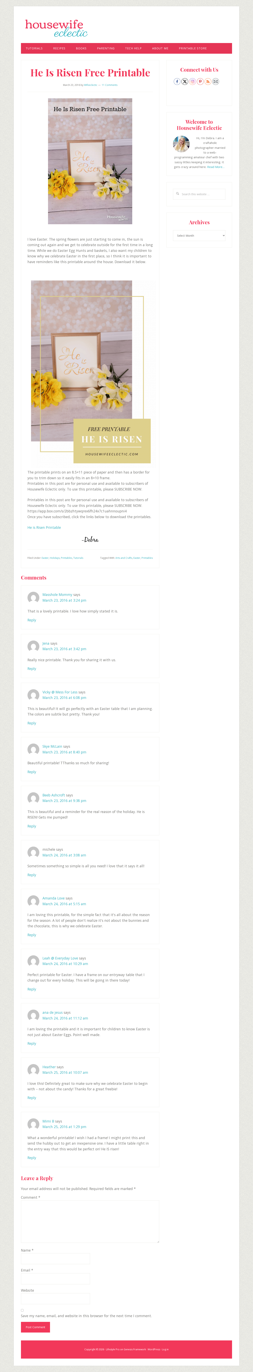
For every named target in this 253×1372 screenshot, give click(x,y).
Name (27, 1250)
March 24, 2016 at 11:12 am (65, 1018)
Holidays (55, 558)
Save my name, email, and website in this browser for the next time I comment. (86, 1315)
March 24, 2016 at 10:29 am (65, 963)
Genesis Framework (135, 1349)
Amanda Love (53, 898)
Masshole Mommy (57, 594)
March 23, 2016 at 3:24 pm (64, 600)
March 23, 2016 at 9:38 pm (64, 800)
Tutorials (78, 558)
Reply (31, 620)
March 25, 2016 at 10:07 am (65, 1072)
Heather (49, 1066)
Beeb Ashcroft (53, 795)
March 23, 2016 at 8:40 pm (64, 752)
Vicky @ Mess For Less (59, 692)
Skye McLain (52, 746)
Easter (45, 558)
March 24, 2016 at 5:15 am (64, 903)
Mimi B (48, 1121)
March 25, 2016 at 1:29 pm (64, 1126)
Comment (30, 1197)
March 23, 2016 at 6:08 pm (64, 697)
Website (27, 1290)
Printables (66, 558)
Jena (45, 643)
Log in (165, 1349)
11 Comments (109, 85)
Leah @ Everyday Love (60, 958)
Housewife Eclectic (126, 28)
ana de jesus (52, 1012)
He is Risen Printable (44, 527)
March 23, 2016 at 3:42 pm (64, 648)
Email (27, 1270)
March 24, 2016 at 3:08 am (64, 855)
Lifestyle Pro (113, 1349)
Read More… (216, 167)
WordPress (154, 1349)
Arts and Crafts (123, 558)
